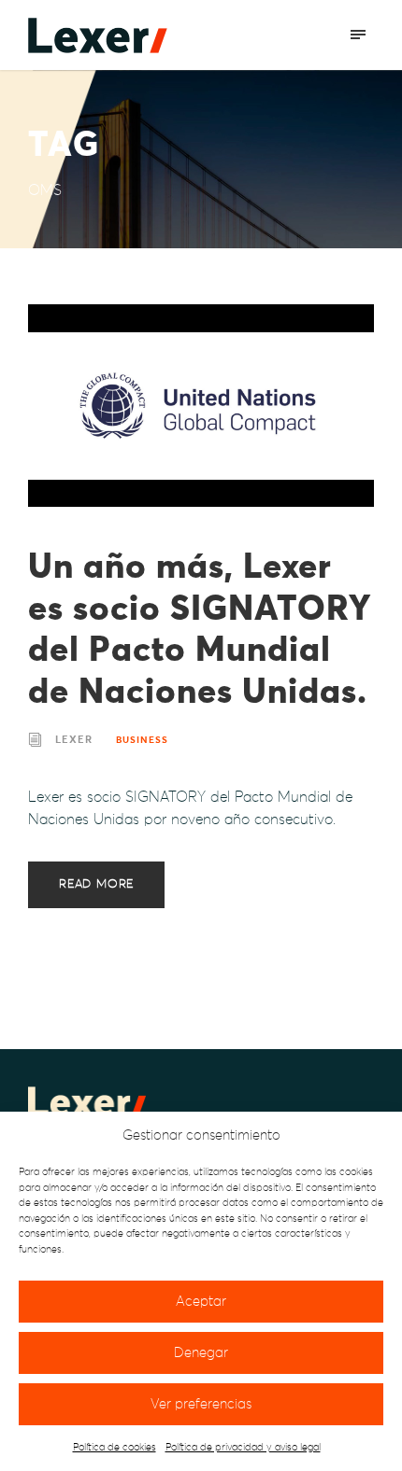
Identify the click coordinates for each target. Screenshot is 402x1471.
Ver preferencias (201, 1404)
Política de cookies (114, 1447)
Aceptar (201, 1302)
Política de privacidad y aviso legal (243, 1447)
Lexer (74, 740)
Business (142, 740)
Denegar (201, 1353)
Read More (96, 884)
